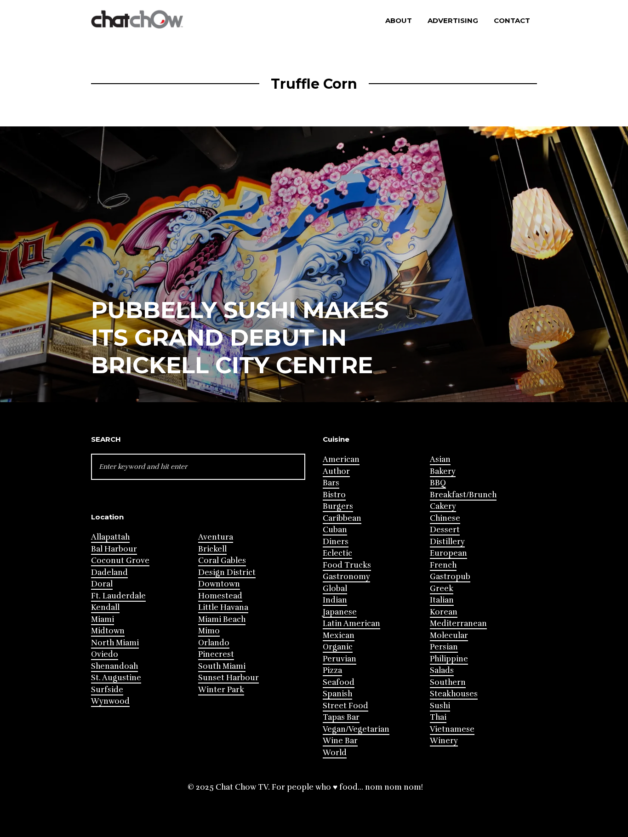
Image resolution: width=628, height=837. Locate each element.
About (398, 20)
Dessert (445, 530)
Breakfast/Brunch (463, 495)
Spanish (337, 694)
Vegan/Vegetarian (356, 729)
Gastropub (450, 576)
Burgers (338, 506)
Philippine (449, 659)
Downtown (219, 584)
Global (335, 588)
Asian (440, 459)
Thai (438, 717)
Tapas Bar (341, 717)
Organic (338, 647)
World (335, 752)
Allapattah (110, 537)
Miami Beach (221, 619)
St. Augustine (116, 678)
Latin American (351, 623)
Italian (442, 600)
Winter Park (221, 690)
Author (336, 471)
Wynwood (110, 701)
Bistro (334, 495)
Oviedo (104, 654)
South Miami (221, 666)
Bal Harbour (114, 549)
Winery (444, 741)
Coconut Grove (120, 560)
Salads (442, 670)
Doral (102, 584)
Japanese (340, 612)
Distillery (447, 542)
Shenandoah (114, 666)
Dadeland (109, 572)
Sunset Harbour (228, 678)
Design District (227, 572)
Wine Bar (340, 741)
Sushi (440, 706)
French (443, 565)
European (448, 553)
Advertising (453, 20)
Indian (335, 600)
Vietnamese (452, 729)
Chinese (445, 518)
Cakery (443, 506)
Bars (331, 483)
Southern (448, 682)
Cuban (335, 530)
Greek (441, 588)
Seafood (338, 682)
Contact (512, 20)
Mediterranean (458, 623)
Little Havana (223, 607)
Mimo (209, 631)
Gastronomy (346, 576)
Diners (335, 542)
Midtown (108, 631)
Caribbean (342, 518)
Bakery (443, 471)
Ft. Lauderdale (118, 596)
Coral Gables (222, 560)
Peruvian (339, 659)
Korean (443, 612)
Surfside (107, 690)
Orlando (213, 643)
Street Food (345, 706)
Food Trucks (347, 565)
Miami (102, 619)
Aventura (215, 537)
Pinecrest (216, 654)
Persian (444, 647)
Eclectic (337, 553)
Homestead (220, 596)
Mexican (338, 635)
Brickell (212, 549)
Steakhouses (454, 694)
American (341, 459)
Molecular (449, 635)
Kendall (105, 607)
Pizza (332, 670)
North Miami (115, 643)
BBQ (438, 483)
